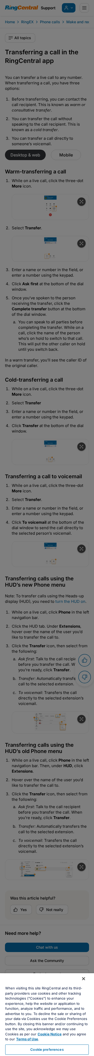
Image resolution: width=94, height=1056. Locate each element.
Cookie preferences (46, 1049)
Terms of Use (27, 1039)
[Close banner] (83, 978)
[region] (47, 1014)
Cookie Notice (50, 1034)
